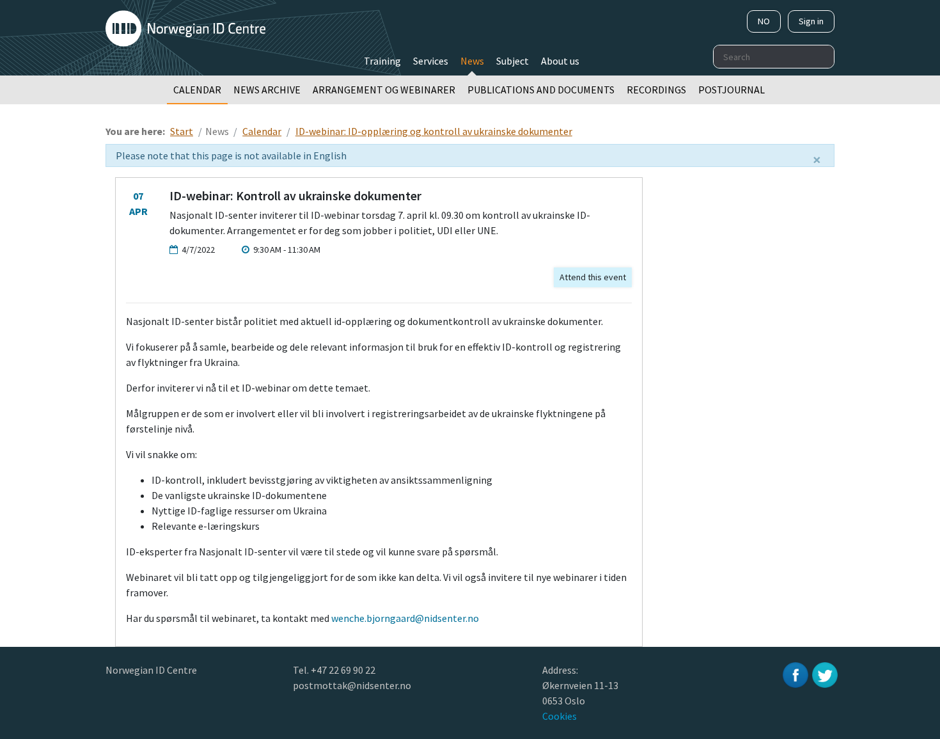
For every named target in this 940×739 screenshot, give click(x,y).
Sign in (811, 21)
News (472, 60)
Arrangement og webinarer (384, 89)
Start (181, 131)
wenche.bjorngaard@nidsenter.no (405, 618)
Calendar (197, 89)
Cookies (559, 716)
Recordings (656, 89)
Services (430, 60)
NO (764, 21)
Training (382, 60)
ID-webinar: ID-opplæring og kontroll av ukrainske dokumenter (433, 131)
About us (560, 60)
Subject (512, 60)
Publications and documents (541, 89)
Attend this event (593, 277)
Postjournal (731, 89)
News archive (267, 89)
